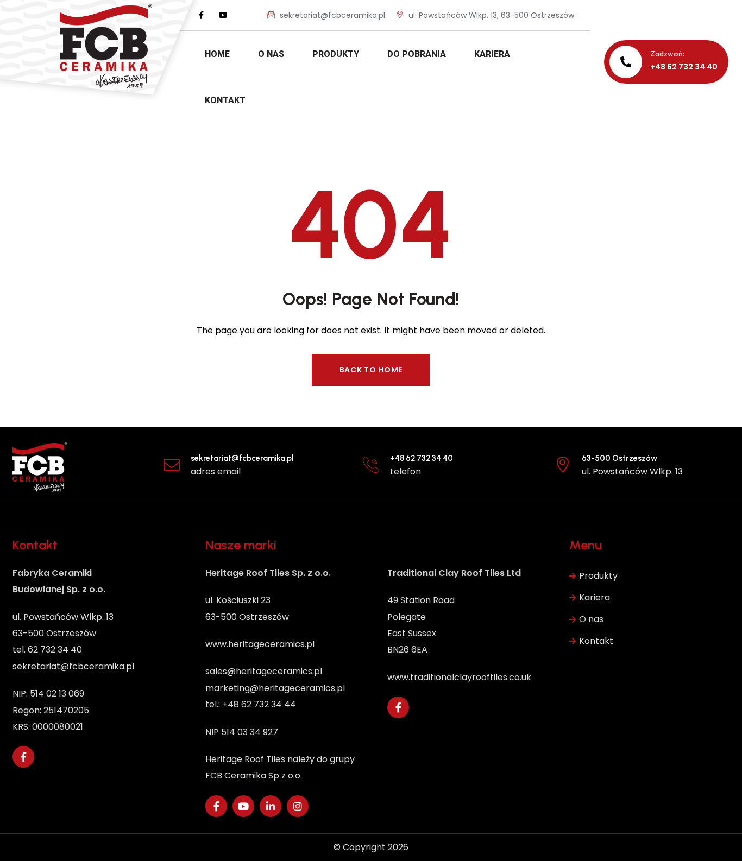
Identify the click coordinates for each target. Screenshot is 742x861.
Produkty (598, 575)
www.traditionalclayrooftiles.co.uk (459, 677)
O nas (591, 619)
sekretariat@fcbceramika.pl (331, 15)
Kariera (594, 597)
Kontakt (596, 641)
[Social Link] (201, 15)
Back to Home (371, 369)
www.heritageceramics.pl (260, 644)
